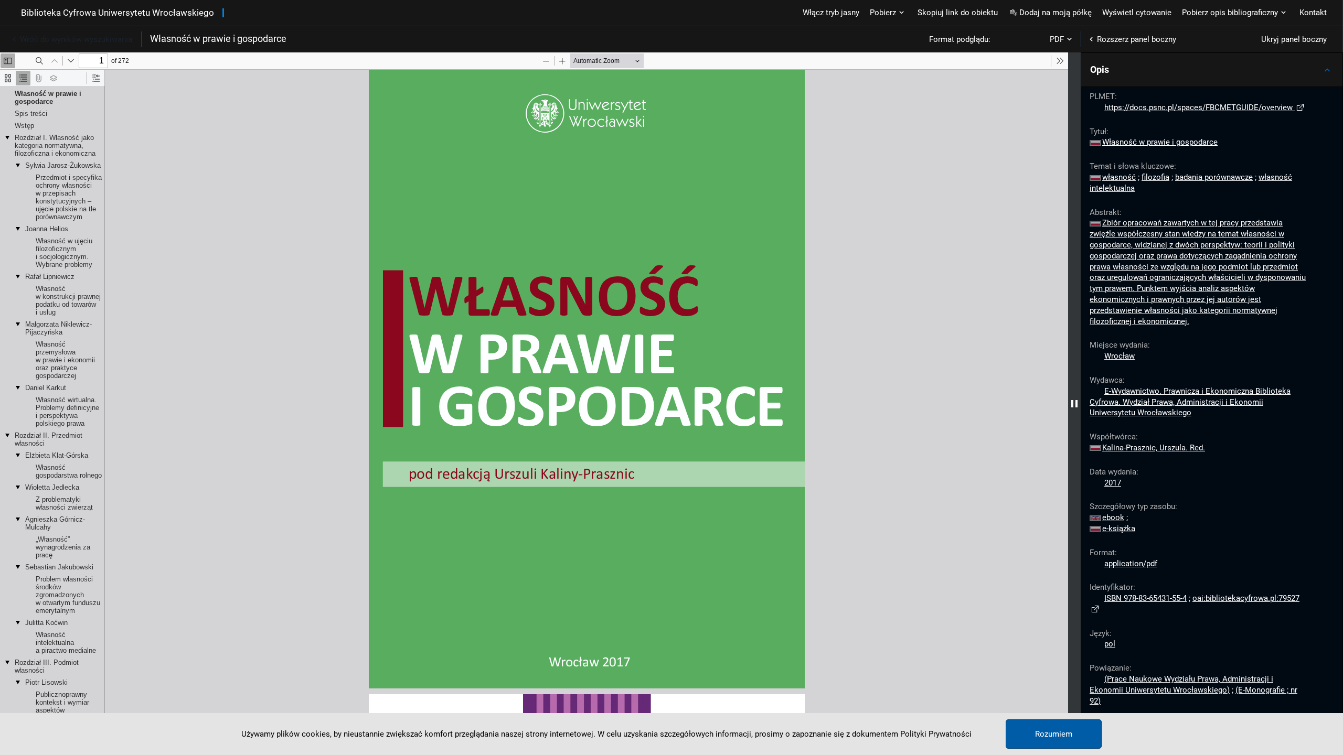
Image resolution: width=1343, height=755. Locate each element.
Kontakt (1313, 12)
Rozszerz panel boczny (1136, 39)
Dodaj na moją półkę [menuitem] (1055, 12)
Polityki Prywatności (936, 734)
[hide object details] (1074, 403)
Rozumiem (1053, 734)
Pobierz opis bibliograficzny (1230, 12)
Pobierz (883, 12)
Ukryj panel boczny (1294, 39)
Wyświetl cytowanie (1136, 12)
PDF (1057, 39)
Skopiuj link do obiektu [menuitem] (958, 12)
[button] (1211, 70)
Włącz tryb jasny (831, 12)
